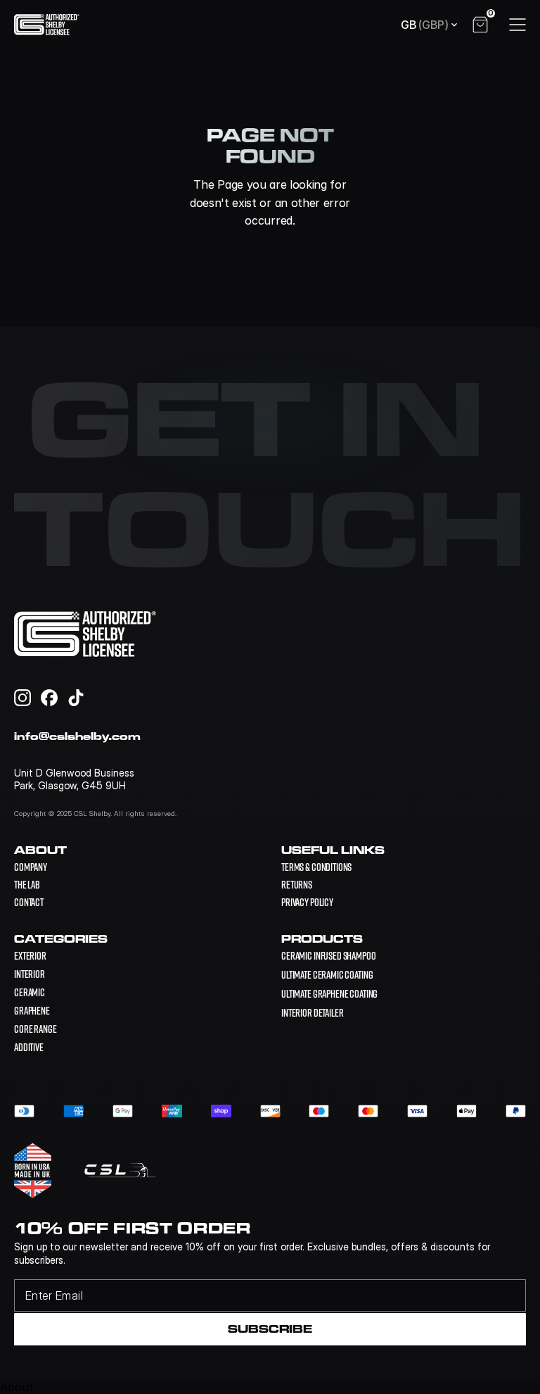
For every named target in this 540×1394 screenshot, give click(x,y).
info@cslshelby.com (77, 736)
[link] (328, 955)
